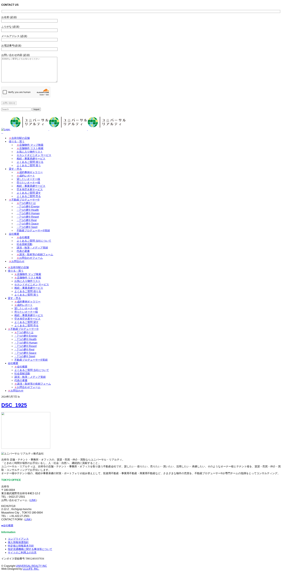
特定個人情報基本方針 (21, 545)
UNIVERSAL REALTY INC (31, 566)
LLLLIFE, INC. (31, 568)
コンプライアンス (18, 538)
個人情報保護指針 (18, 542)
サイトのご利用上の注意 (22, 552)
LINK (33, 500)
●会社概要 (7, 525)
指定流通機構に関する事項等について (30, 549)
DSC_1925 (14, 405)
